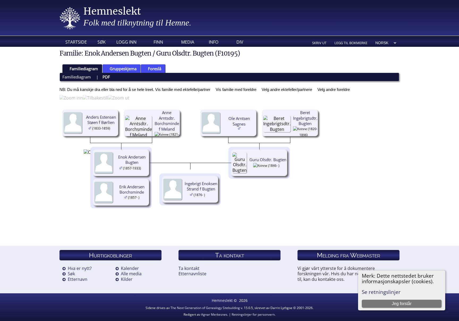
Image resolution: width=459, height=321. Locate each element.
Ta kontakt (188, 268)
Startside (76, 42)
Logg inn (126, 42)
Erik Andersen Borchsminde (131, 189)
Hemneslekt (112, 11)
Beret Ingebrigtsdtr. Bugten (305, 118)
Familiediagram (84, 68)
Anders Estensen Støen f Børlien (101, 119)
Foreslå (154, 68)
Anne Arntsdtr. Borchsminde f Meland (167, 121)
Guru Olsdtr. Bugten (267, 159)
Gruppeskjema (123, 68)
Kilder (127, 279)
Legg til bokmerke (350, 42)
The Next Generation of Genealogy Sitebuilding (205, 308)
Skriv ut (319, 42)
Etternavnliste (192, 274)
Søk (101, 42)
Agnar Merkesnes (214, 314)
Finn (158, 42)
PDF (106, 77)
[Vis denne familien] (209, 194)
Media (187, 42)
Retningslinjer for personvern (253, 314)
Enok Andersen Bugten (132, 159)
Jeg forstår (401, 303)
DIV (239, 42)
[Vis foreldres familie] (112, 128)
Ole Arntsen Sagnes (239, 121)
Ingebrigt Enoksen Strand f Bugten (201, 186)
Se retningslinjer (381, 292)
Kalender (130, 268)
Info (213, 42)
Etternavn (77, 279)
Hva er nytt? (80, 268)
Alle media (131, 274)
